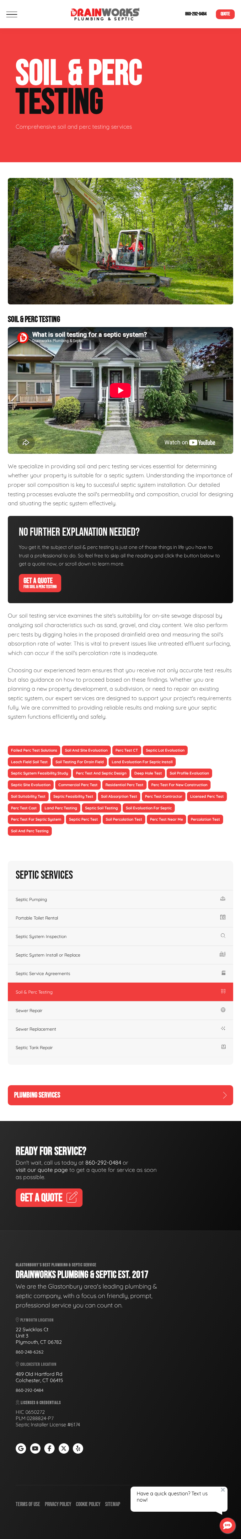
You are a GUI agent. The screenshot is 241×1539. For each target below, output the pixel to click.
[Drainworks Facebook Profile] (49, 1448)
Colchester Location (37, 1364)
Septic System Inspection (41, 936)
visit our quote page (42, 1169)
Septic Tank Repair (34, 1047)
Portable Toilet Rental (37, 918)
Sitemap (112, 1504)
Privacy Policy (58, 1504)
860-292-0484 (195, 14)
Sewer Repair (29, 1010)
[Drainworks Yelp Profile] (78, 1448)
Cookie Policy (88, 1504)
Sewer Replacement (36, 1029)
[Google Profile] (21, 1448)
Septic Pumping (31, 899)
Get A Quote (40, 582)
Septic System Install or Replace (48, 955)
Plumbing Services (37, 1095)
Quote (225, 14)
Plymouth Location (36, 1320)
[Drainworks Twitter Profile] (64, 1448)
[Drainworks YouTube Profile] (35, 1448)
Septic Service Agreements (43, 973)
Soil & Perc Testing (34, 992)
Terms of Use (28, 1504)
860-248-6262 (30, 1352)
